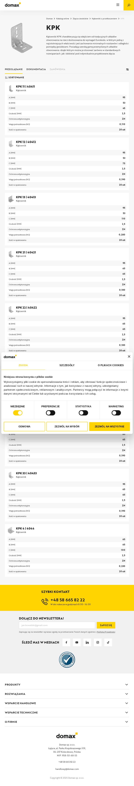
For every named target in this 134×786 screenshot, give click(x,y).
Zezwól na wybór (67, 426)
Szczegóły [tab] (67, 365)
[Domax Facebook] (66, 642)
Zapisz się (106, 625)
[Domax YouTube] (77, 642)
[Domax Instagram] (98, 642)
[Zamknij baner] (129, 356)
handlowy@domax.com (67, 769)
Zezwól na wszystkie (109, 426)
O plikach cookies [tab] (111, 365)
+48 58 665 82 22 (67, 761)
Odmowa (24, 426)
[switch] (50, 412)
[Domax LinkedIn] (87, 642)
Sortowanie (16, 77)
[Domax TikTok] (108, 642)
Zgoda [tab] (23, 365)
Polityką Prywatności (106, 631)
